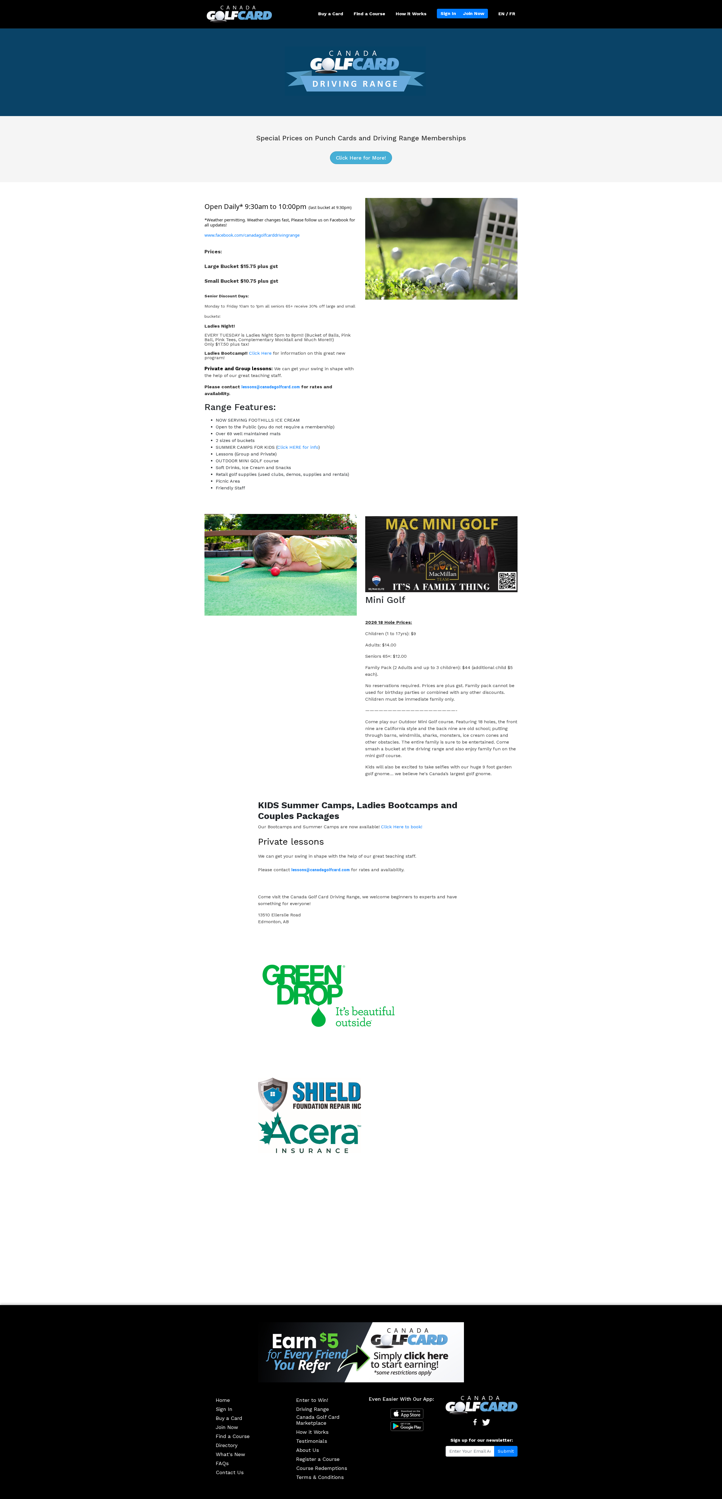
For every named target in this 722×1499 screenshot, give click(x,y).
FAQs (222, 1463)
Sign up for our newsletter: (481, 1440)
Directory (226, 1445)
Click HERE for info (297, 447)
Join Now (473, 13)
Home (223, 1400)
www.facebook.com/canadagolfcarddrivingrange (252, 235)
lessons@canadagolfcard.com (270, 387)
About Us (307, 1450)
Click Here (260, 353)
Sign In (448, 13)
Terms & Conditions (320, 1477)
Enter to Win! (312, 1400)
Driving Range (312, 1409)
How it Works (411, 13)
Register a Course (318, 1459)
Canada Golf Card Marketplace (318, 1420)
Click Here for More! (361, 158)
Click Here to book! (401, 826)
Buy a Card (330, 13)
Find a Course (369, 13)
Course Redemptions (321, 1468)
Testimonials (311, 1441)
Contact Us (230, 1472)
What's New (230, 1454)
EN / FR (506, 13)
